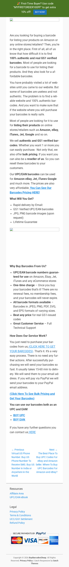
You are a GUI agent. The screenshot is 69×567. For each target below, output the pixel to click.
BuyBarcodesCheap (37, 558)
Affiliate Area (17, 493)
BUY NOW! (40, 12)
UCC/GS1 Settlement (21, 519)
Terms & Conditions (20, 515)
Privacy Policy (17, 511)
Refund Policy (17, 522)
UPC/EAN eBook (19, 497)
